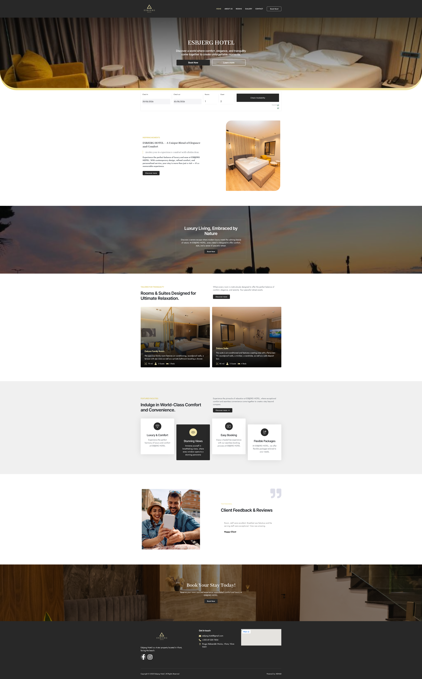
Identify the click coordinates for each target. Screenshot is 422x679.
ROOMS (239, 9)
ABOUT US (229, 9)
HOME (218, 9)
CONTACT (259, 9)
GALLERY (248, 9)
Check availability (257, 98)
